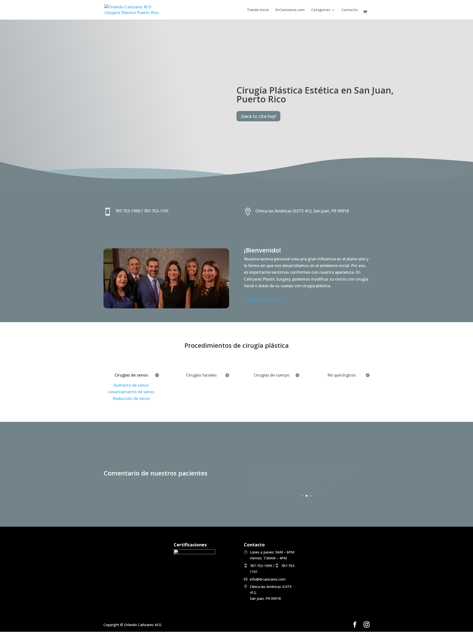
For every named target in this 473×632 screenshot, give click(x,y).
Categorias (320, 10)
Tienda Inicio (258, 10)
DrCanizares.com (290, 10)
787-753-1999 (127, 211)
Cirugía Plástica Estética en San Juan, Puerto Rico (315, 94)
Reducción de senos (131, 398)
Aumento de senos (131, 385)
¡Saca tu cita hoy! (258, 116)
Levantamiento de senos (131, 392)
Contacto (349, 10)
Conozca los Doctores (264, 299)
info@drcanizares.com (268, 579)
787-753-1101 (156, 211)
